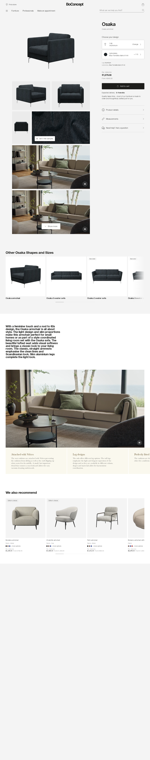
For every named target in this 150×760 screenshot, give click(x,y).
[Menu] (6, 10)
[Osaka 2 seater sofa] (107, 276)
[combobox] (122, 10)
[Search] (143, 10)
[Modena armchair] (25, 518)
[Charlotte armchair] (66, 518)
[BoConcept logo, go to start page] (75, 4)
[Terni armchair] (107, 518)
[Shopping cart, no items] (143, 4)
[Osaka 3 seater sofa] (66, 276)
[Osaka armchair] (25, 276)
